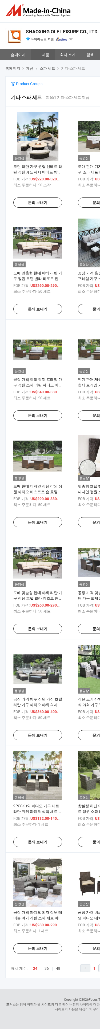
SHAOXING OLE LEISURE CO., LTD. (62, 31)
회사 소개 (68, 54)
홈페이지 (18, 54)
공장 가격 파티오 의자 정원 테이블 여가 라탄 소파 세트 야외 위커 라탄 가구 (37, 918)
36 (47, 968)
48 (58, 968)
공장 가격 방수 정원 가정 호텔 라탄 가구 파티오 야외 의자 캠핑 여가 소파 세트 (37, 704)
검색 (90, 54)
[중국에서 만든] (39, 10)
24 (35, 968)
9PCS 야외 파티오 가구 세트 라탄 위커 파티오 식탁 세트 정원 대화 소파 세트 (37, 811)
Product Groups (28, 83)
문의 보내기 (37, 202)
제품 (45, 54)
